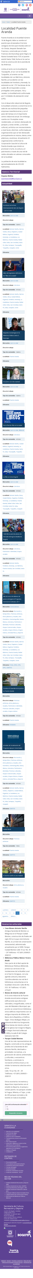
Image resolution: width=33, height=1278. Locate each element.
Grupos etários (12, 711)
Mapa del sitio (27, 1261)
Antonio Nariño (14, 229)
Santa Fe (11, 506)
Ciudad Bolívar (15, 297)
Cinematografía (14, 619)
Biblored (21, 430)
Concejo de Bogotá (11, 1167)
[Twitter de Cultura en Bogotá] (23, 5)
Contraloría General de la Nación (15, 1165)
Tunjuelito (6, 248)
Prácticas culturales (15, 624)
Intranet (9, 1261)
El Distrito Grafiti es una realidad (13, 875)
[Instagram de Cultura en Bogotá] (26, 5)
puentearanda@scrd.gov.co (11, 179)
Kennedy (5, 237)
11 (10, 913)
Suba (6, 245)
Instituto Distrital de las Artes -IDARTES (16, 1186)
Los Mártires (19, 566)
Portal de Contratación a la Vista (14, 1170)
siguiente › (5, 916)
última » (13, 916)
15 (25, 913)
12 (14, 913)
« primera (5, 910)
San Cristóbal (14, 242)
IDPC (4, 667)
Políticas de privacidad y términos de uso (12, 1262)
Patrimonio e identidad (9, 551)
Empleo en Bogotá (11, 1150)
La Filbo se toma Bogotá (10, 477)
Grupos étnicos (13, 630)
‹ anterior (13, 910)
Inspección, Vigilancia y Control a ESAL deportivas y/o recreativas (16, 1144)
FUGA (11, 665)
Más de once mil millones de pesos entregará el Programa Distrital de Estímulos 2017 (12, 599)
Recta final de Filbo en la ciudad (12, 425)
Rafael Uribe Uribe (13, 503)
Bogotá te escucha (11, 1135)
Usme (17, 248)
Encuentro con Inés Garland (11, 382)
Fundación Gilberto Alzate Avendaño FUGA (17, 1193)
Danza (21, 619)
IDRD (15, 665)
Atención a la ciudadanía (12, 1131)
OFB (19, 665)
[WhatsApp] (3, 1031)
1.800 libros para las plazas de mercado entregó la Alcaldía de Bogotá (12, 536)
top (2, 1120)
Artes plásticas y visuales (10, 616)
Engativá (10, 234)
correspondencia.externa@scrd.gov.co (19, 1220)
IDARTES (9, 667)
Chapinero (14, 232)
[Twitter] (3, 1028)
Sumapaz (11, 245)
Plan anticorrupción (11, 1141)
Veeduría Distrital (10, 1169)
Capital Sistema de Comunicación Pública (17, 1194)
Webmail (3, 1261)
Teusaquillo (18, 245)
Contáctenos (9, 1152)
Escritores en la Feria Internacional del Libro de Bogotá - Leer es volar (13, 208)
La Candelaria (13, 237)
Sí (7, 1107)
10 (6, 913)
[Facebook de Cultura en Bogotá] (19, 5)
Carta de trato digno (11, 1133)
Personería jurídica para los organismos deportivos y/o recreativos (17, 1147)
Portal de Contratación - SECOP (14, 1172)
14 (21, 913)
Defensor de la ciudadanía (13, 1136)
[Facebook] (3, 1024)
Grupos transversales (9, 627)
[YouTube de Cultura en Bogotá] (30, 5)
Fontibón (16, 234)
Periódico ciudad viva (17, 1261)
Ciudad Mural (7, 829)
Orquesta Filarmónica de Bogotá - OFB (16, 1188)
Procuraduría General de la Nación (15, 1164)
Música (5, 622)
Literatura (17, 285)
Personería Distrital (11, 1162)
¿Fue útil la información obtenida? (16, 1104)
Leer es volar (14, 215)
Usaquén (12, 248)
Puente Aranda (13, 240)
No (7, 1109)
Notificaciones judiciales (10, 1226)
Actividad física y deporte (15, 633)
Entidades (13, 725)
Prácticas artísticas (16, 614)
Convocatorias (14, 607)
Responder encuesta (15, 1113)
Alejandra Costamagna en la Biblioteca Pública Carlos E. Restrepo (11, 335)
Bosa (9, 232)
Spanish (22, 1)
